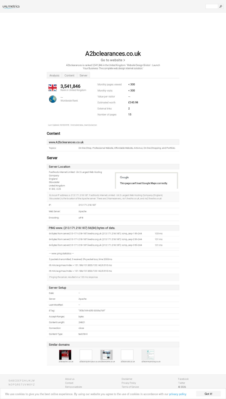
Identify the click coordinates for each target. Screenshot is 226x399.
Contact (69, 383)
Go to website (111, 60)
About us (69, 379)
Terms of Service (130, 387)
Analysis (54, 75)
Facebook (183, 379)
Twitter (181, 383)
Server (83, 75)
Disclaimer (127, 379)
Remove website (73, 387)
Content (69, 75)
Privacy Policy (129, 383)
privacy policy (177, 394)
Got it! (208, 394)
